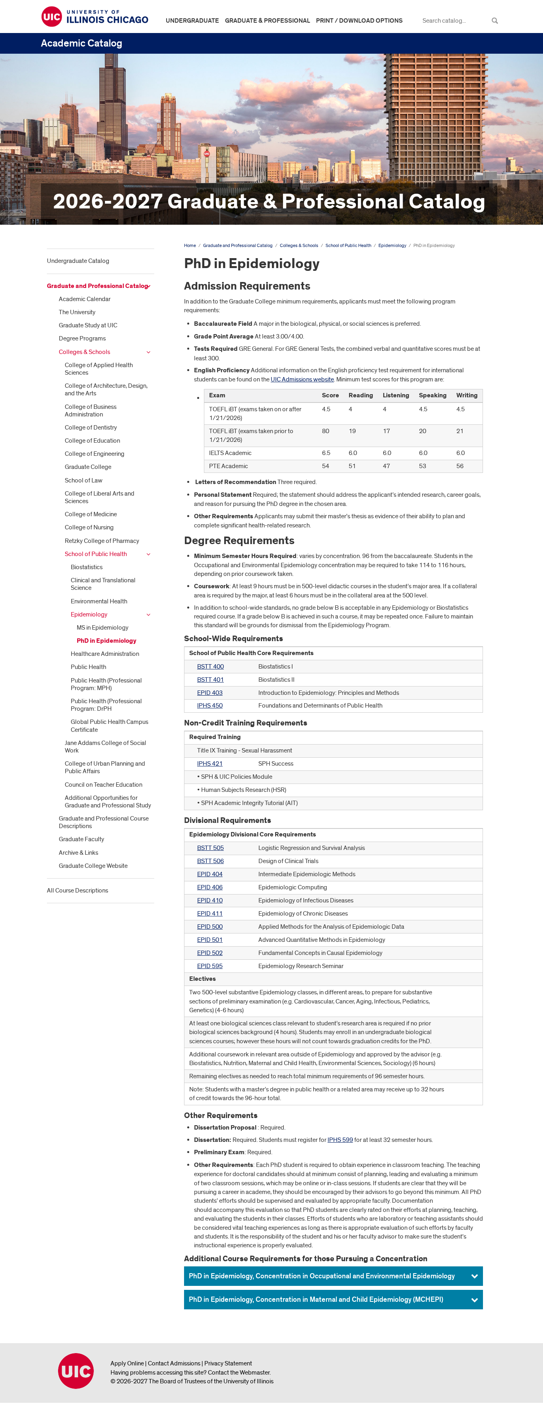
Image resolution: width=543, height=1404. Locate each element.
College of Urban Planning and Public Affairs (105, 767)
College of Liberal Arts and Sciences (99, 497)
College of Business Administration (90, 410)
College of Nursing (89, 527)
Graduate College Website (93, 866)
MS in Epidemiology (102, 628)
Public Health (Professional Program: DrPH (106, 705)
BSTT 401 (210, 680)
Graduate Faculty (81, 839)
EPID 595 (210, 966)
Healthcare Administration (105, 654)
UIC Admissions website (302, 379)
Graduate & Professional (267, 21)
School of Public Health (96, 554)
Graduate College (88, 467)
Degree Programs (82, 338)
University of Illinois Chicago (76, 1371)
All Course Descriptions (77, 891)
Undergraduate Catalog (78, 261)
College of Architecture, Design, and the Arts (106, 389)
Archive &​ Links (78, 853)
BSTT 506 (210, 861)
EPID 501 (210, 940)
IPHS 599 (340, 1140)
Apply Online (127, 1363)
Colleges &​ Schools (84, 352)
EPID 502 (210, 953)
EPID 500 (210, 927)
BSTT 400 (210, 667)
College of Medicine (91, 514)
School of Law (84, 480)
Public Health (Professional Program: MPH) (106, 684)
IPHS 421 (210, 764)
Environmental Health (99, 601)
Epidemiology (89, 614)
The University (77, 312)
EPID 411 (210, 914)
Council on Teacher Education (103, 785)
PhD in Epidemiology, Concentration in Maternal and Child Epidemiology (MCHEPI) (316, 1299)
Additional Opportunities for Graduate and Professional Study (108, 801)
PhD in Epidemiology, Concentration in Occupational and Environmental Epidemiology (322, 1276)
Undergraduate (192, 21)
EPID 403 (210, 693)
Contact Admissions (174, 1363)
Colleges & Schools (299, 246)
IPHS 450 (210, 706)
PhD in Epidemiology (106, 641)
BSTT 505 (210, 848)
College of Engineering (94, 454)
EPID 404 (210, 874)
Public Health (88, 667)
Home (190, 246)
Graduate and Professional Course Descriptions (104, 822)
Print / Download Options (359, 21)
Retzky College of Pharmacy (102, 541)
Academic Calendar (85, 299)
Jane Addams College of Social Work (105, 747)
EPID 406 (210, 887)
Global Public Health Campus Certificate (109, 725)
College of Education (92, 441)
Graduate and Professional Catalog (97, 286)
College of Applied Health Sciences (99, 369)
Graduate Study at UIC (88, 325)
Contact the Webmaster (239, 1373)
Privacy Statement (228, 1363)
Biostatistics (87, 567)
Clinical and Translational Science (103, 584)
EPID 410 (210, 900)
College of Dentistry (91, 428)
